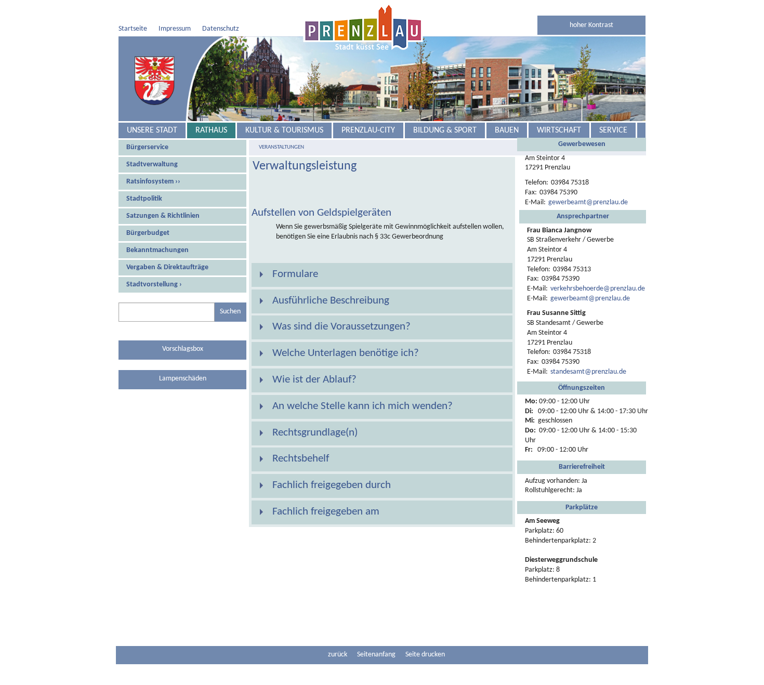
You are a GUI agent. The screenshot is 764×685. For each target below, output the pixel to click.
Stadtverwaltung (152, 164)
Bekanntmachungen (157, 250)
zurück (337, 654)
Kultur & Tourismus (284, 130)
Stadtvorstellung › (154, 284)
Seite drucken (425, 654)
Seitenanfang (376, 654)
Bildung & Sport (445, 130)
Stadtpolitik (144, 199)
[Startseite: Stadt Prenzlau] (363, 26)
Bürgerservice (147, 147)
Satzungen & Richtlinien (163, 216)
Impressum (175, 29)
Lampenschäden (182, 379)
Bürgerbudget (147, 233)
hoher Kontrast (591, 25)
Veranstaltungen (281, 147)
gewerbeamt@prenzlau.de (588, 202)
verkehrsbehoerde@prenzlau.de (597, 289)
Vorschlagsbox (182, 349)
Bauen (507, 130)
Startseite (132, 29)
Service (613, 130)
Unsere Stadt (152, 130)
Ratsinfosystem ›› (153, 182)
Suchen (230, 311)
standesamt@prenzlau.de (588, 372)
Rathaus (211, 130)
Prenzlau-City (368, 130)
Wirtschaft (559, 130)
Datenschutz (220, 29)
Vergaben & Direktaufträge (167, 267)
